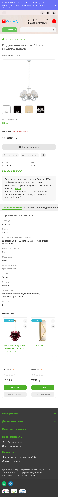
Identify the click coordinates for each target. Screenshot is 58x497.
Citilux (5, 123)
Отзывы (29, 207)
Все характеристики (12, 170)
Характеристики (12, 207)
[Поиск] (53, 30)
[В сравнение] (25, 326)
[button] (3, 358)
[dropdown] (4, 12)
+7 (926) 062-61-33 (39, 19)
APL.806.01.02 (38, 345)
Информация (10, 413)
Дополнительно (12, 421)
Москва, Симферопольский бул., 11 (22, 457)
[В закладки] (25, 321)
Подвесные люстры (16, 39)
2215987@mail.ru (38, 23)
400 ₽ (18, 188)
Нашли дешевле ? (47, 207)
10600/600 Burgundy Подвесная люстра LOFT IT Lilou (14, 348)
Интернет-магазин (14, 429)
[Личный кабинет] (54, 12)
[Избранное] (42, 12)
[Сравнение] (48, 12)
